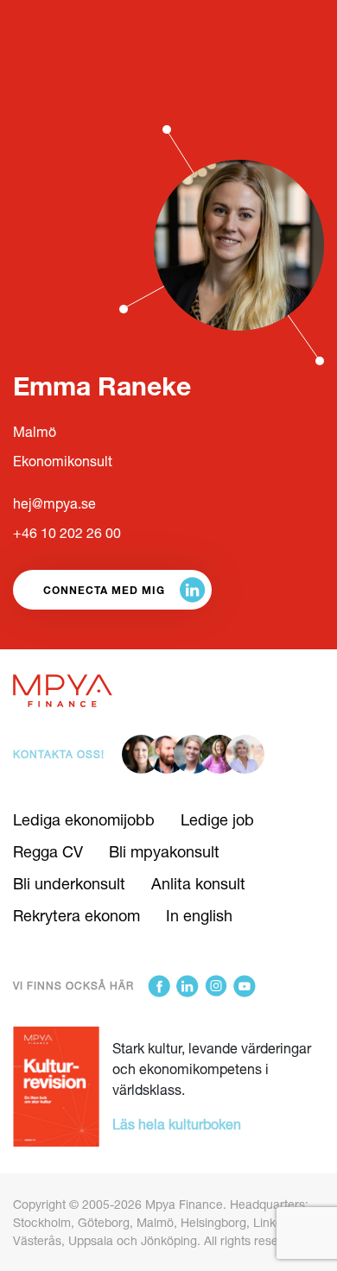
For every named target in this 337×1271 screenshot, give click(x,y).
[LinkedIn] (187, 986)
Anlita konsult (198, 883)
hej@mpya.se (54, 503)
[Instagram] (216, 986)
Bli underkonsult (69, 883)
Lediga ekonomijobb (84, 819)
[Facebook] (159, 986)
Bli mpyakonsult (164, 851)
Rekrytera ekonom (76, 915)
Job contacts (56, 19)
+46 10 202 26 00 (67, 532)
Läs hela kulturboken (176, 1124)
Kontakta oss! (59, 754)
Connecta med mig (104, 590)
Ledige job (217, 819)
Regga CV (48, 851)
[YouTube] (244, 986)
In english (199, 915)
